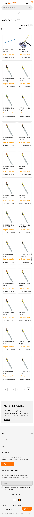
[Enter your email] (31, 483)
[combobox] (17, 7)
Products (9, 12)
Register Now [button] (8, 464)
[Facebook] (13, 494)
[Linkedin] (19, 494)
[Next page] (28, 389)
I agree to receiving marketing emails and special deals (17, 488)
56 (25, 389)
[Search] (30, 7)
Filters (16, 29)
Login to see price (8, 54)
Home (3, 12)
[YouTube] (16, 494)
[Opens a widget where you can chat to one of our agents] (27, 509)
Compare (24, 25)
